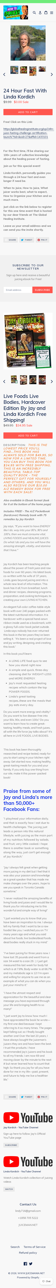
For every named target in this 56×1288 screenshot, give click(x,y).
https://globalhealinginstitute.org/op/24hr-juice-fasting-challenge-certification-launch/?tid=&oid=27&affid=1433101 (28, 132)
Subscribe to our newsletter (28, 267)
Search (15, 1247)
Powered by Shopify (28, 1277)
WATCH (9, 1189)
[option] (14, 70)
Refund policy (28, 1252)
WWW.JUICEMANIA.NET (31, 1273)
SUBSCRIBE (11, 1145)
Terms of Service (34, 1247)
